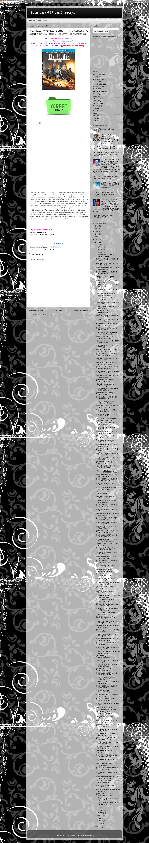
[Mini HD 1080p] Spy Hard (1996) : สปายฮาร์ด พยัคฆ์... (107, 760)
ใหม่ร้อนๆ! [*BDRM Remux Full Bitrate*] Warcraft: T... (105, 311)
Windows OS (97, 103)
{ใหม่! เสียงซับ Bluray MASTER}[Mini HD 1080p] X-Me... (107, 268)
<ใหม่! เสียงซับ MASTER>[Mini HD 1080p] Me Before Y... (107, 376)
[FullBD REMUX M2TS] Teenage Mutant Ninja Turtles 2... (106, 333)
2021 (97, 228)
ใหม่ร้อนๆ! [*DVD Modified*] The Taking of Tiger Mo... (106, 527)
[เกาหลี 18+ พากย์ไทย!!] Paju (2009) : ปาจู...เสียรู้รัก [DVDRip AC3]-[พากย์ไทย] (106, 147)
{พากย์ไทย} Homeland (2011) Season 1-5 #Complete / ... (105, 570)
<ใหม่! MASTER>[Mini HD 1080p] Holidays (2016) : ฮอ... (106, 350)
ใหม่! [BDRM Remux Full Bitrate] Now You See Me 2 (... (106, 363)
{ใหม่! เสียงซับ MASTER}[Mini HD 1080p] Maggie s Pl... (106, 678)
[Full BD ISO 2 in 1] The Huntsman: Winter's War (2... (107, 682)
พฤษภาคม (100, 813)
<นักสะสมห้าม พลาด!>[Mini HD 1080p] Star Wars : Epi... (105, 717)
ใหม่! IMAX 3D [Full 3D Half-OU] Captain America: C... (106, 410)
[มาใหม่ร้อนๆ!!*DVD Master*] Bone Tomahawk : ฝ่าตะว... (107, 803)
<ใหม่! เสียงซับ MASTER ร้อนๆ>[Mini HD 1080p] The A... (107, 781)
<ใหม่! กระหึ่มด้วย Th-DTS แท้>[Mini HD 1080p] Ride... (107, 492)
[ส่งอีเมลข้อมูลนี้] (52, 247)
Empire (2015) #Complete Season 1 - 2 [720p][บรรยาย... (107, 609)
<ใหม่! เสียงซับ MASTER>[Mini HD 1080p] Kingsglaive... (107, 385)
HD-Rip (95, 113)
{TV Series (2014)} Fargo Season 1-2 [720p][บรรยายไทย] (107, 583)
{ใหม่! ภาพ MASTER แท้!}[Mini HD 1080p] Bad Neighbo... (107, 639)
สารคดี (95, 108)
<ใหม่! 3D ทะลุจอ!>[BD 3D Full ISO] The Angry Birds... (107, 721)
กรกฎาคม (100, 807)
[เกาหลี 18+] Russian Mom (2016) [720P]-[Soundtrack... (107, 622)
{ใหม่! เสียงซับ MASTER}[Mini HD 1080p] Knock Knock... (106, 484)
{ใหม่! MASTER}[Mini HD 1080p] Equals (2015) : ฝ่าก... (106, 686)
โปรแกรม (95, 98)
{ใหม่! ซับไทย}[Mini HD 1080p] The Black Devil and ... (107, 320)
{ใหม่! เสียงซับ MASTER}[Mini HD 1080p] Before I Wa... (106, 557)
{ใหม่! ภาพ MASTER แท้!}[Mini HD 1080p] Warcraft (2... (107, 699)
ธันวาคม (99, 244)
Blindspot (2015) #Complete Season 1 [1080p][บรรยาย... (107, 604)
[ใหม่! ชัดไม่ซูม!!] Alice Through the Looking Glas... (107, 661)
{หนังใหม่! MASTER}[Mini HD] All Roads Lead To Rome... (106, 592)
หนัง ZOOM (96, 111)
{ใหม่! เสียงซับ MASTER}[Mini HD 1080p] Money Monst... (106, 673)
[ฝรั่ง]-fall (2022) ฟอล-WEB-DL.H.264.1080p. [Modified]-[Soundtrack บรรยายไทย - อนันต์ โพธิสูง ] (110, 185)
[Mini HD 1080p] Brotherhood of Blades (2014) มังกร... (106, 656)
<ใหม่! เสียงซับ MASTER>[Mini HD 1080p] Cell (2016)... (107, 264)
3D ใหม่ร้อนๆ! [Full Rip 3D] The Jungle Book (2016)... (106, 488)
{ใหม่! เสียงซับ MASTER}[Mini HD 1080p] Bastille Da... (106, 510)
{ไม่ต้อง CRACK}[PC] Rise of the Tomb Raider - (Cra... (106, 669)
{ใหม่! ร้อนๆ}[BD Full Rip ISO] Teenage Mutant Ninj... (105, 337)
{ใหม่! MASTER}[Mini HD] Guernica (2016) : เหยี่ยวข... (107, 648)
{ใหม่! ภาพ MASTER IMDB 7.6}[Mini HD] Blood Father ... (107, 475)
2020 (97, 231)
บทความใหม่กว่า (36, 311)
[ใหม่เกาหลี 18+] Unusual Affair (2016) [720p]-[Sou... (106, 294)
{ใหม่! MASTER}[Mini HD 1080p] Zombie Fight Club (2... (106, 561)
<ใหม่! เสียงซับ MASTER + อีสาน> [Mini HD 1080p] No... (106, 359)
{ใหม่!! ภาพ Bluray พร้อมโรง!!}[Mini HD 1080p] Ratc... (107, 665)
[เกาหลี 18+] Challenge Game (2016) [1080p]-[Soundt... (108, 652)
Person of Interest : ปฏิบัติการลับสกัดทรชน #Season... (107, 626)
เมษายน (99, 815)
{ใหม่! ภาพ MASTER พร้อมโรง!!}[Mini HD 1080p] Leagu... (107, 346)
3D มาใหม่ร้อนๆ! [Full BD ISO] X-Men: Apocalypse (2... (106, 255)
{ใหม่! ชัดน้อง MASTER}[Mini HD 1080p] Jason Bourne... (106, 432)
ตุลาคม (99, 249)
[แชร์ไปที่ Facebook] (58, 247)
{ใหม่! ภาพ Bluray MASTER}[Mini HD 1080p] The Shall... (107, 372)
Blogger (91, 835)
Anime (95, 77)
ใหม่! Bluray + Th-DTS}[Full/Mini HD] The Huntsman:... (107, 764)
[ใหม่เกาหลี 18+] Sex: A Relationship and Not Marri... (107, 303)
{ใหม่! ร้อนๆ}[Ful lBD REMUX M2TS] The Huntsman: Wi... (107, 786)
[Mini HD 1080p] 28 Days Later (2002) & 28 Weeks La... (106, 712)
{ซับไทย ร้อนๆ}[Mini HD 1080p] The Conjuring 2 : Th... (107, 436)
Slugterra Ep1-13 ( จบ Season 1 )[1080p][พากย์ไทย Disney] (104, 216)
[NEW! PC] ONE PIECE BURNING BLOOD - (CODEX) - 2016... (107, 419)
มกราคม (99, 823)
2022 (97, 226)
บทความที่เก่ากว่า (81, 311)
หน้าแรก (32, 21)
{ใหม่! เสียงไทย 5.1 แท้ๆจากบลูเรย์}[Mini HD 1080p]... (106, 328)
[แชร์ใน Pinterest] (60, 247)
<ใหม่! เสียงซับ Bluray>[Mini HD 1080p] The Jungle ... (106, 466)
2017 (97, 239)
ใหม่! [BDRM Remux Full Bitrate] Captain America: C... (106, 428)
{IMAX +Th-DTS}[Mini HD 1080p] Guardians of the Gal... (106, 755)
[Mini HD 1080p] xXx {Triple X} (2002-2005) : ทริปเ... (106, 734)
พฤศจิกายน (100, 247)
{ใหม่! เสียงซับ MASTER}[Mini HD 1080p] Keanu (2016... (106, 535)
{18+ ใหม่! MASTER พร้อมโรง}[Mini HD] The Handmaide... (107, 773)
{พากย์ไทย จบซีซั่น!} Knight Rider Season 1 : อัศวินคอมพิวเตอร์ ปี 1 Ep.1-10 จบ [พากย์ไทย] (106, 154)
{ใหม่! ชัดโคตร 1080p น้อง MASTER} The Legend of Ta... (107, 725)
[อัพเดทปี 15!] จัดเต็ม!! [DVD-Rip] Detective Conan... (106, 501)
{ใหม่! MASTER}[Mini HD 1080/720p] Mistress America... (108, 596)
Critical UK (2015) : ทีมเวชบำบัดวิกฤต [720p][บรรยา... (106, 600)
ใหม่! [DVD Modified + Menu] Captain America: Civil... (105, 441)
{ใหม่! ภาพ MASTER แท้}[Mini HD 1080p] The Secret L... (106, 380)
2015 (97, 827)
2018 (97, 236)
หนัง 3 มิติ (96, 94)
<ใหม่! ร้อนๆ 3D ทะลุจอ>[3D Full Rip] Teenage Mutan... (107, 341)
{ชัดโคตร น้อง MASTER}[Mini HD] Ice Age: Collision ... (108, 462)
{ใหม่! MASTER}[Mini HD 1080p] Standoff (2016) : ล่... (106, 445)
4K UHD (95, 118)
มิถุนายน (99, 810)
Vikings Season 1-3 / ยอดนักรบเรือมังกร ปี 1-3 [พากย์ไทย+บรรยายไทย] (106, 177)
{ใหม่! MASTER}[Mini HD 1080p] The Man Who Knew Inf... (106, 540)
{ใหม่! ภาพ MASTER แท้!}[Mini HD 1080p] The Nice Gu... (107, 777)
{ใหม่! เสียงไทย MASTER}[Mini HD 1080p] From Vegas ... (107, 406)
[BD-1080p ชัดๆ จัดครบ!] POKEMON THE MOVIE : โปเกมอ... (107, 553)
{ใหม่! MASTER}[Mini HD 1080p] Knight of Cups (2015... (106, 479)
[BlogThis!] (54, 247)
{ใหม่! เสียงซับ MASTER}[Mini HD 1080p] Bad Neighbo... (106, 402)
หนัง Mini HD (51, 250)
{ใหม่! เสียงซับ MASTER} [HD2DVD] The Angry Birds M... (107, 768)
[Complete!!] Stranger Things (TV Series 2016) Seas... (106, 579)
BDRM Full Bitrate (98, 91)
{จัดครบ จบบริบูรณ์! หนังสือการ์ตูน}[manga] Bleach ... (106, 518)
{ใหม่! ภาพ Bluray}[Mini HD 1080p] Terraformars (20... (107, 397)
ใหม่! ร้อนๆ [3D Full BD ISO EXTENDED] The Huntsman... (106, 708)
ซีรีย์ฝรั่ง (95, 89)
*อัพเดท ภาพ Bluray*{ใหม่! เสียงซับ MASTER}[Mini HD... (106, 324)
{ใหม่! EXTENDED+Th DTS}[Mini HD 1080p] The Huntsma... (107, 704)
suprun (78, 835)
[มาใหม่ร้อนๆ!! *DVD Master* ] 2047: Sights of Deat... (107, 799)
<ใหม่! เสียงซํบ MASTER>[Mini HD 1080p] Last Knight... (107, 497)
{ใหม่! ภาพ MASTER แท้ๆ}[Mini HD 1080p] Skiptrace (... (107, 393)
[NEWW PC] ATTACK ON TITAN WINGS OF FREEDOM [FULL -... (107, 471)
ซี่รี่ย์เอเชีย (96, 115)
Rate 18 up (96, 86)
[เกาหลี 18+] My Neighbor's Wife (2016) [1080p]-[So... (106, 635)
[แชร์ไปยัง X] (56, 247)
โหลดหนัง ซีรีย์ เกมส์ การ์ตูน (52, 13)
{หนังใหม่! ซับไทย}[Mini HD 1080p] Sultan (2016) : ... (107, 449)
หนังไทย (95, 101)
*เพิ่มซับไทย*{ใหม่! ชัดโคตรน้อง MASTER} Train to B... (105, 277)
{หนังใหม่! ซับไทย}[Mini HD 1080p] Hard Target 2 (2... (107, 454)
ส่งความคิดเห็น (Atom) (45, 315)
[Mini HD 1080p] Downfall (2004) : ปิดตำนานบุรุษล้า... (107, 751)
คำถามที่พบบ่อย (43, 21)
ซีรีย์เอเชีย (96, 106)
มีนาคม (99, 818)
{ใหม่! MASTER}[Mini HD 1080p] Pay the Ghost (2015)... (108, 415)
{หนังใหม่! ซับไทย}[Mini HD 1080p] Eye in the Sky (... (107, 316)
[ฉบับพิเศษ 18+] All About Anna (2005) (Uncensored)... (105, 548)
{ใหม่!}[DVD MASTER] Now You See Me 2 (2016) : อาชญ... (107, 367)
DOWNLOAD (58, 243)
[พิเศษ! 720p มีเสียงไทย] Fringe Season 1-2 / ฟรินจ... (105, 613)
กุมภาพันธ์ (100, 821)
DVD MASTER (97, 79)
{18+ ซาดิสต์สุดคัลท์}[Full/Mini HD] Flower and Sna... (106, 566)
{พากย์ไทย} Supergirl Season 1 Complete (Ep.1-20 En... (106, 574)
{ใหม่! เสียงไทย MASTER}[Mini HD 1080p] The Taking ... (107, 531)
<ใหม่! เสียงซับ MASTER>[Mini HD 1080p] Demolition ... (107, 423)
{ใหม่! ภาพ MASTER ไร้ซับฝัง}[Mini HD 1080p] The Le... (107, 389)
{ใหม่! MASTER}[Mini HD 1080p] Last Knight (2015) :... (106, 523)
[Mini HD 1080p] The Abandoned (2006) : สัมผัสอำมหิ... (106, 730)
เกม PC (95, 96)
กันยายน (99, 252)
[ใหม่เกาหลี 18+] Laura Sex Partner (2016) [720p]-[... (107, 298)
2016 (97, 242)
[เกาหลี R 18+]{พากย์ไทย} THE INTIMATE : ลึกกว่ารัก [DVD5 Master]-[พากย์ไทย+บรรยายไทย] (105, 194)
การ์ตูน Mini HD (41, 250)
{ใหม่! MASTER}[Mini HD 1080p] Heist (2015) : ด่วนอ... (106, 272)
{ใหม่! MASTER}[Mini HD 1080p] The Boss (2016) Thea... (106, 505)
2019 (97, 234)
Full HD (95, 81)
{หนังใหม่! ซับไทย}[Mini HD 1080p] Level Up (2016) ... (107, 259)
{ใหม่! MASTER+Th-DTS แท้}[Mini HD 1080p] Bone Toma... (107, 794)
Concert (95, 120)
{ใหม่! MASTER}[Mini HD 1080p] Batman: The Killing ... (106, 691)
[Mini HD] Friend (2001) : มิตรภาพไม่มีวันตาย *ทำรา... (107, 742)
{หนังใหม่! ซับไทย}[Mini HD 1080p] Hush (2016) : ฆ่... (107, 747)
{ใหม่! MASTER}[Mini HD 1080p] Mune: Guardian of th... (106, 354)
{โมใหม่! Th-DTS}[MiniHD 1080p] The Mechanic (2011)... (106, 738)
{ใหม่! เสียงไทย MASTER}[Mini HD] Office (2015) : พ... (107, 458)
